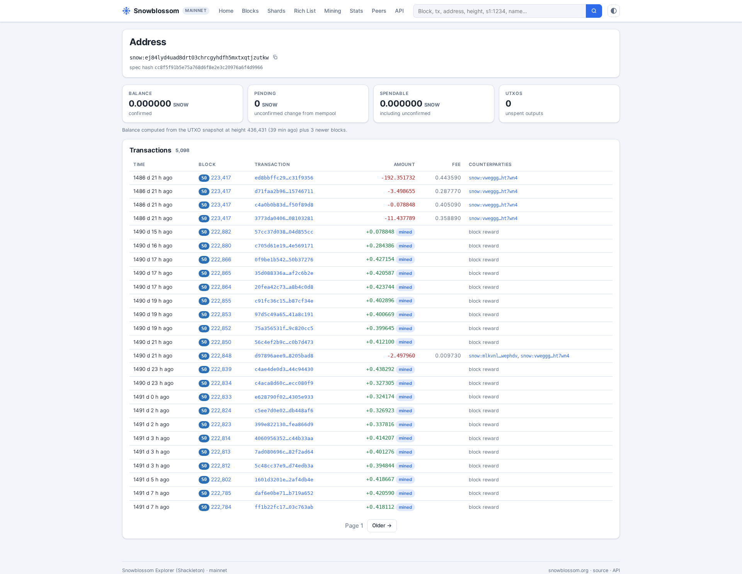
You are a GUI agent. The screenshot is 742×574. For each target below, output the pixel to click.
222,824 (221, 410)
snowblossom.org (568, 570)
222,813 (221, 452)
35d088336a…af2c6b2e (284, 273)
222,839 (221, 369)
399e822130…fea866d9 (284, 424)
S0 (204, 178)
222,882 (221, 232)
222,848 (221, 355)
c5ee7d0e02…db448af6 (284, 410)
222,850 (221, 342)
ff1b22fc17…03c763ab (284, 507)
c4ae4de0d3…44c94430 (284, 369)
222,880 (221, 245)
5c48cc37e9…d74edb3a (284, 466)
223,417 (221, 177)
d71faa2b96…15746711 (284, 191)
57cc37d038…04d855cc (284, 232)
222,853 (221, 314)
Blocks (250, 10)
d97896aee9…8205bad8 (284, 356)
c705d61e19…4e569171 (284, 246)
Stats (356, 10)
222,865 (221, 273)
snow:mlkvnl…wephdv (493, 356)
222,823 (221, 424)
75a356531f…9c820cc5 (284, 328)
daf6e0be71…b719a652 (284, 493)
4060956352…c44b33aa (284, 438)
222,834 (221, 383)
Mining (332, 10)
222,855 (221, 301)
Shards (276, 10)
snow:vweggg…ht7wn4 (493, 178)
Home (226, 10)
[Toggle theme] (614, 11)
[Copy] (275, 58)
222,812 (220, 465)
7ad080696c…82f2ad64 (284, 452)
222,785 (221, 493)
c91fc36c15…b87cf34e (284, 301)
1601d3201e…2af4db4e (284, 480)
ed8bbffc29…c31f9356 (284, 178)
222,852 (221, 328)
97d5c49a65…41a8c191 (284, 314)
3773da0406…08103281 (284, 218)
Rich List (305, 10)
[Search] (594, 11)
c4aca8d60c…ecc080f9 (284, 383)
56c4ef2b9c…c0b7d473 (284, 342)
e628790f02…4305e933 (284, 397)
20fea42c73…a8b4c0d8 (284, 287)
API (399, 10)
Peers (379, 10)
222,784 (221, 507)
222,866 (221, 259)
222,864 (221, 287)
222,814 (221, 438)
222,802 (221, 479)
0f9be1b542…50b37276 (284, 259)
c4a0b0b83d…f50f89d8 (284, 205)
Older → (382, 525)
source (600, 570)
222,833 (221, 397)
